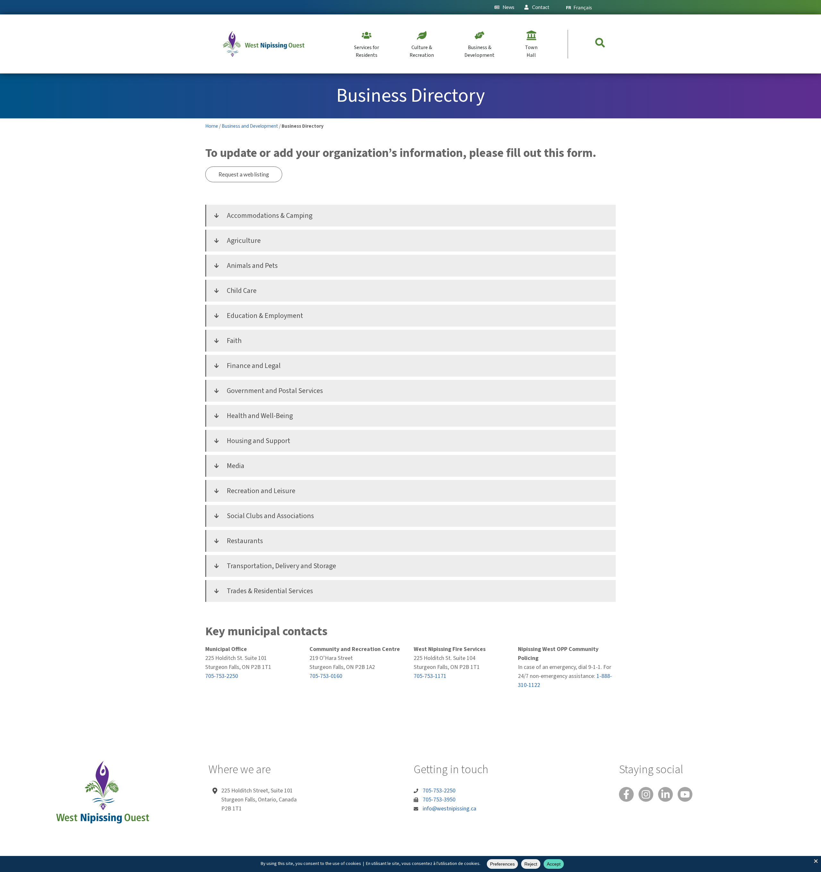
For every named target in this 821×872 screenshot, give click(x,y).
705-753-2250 (221, 676)
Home (211, 126)
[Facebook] (626, 794)
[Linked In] (665, 794)
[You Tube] (685, 794)
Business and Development (250, 126)
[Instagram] (646, 794)
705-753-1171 (430, 676)
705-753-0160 (325, 676)
